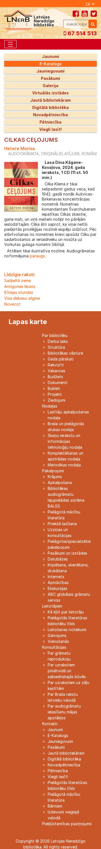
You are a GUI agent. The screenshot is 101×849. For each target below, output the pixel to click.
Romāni (89, 153)
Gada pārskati (61, 359)
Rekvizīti (56, 364)
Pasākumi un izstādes (67, 553)
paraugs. (37, 255)
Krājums (55, 476)
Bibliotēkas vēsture (65, 353)
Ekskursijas (57, 588)
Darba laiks (58, 341)
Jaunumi (50, 56)
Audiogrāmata (23, 153)
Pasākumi (50, 78)
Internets (56, 576)
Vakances (56, 370)
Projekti (55, 394)
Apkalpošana (60, 482)
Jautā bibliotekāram (50, 100)
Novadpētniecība (50, 114)
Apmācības (58, 582)
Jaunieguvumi (50, 71)
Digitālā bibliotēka (50, 107)
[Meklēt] (92, 24)
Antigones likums (19, 286)
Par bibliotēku (55, 335)
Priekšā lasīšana (62, 523)
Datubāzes (58, 559)
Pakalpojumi (53, 470)
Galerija (50, 85)
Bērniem (55, 806)
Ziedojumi (56, 400)
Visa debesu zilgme (22, 298)
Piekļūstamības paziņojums (67, 823)
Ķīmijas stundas (18, 292)
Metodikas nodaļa (64, 464)
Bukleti (54, 388)
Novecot (12, 304)
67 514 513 (81, 33)
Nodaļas (49, 406)
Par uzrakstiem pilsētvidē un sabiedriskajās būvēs (67, 670)
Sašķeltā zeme (17, 280)
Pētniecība (50, 122)
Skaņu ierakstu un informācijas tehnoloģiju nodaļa (65, 441)
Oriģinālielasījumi (60, 153)
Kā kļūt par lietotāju (66, 612)
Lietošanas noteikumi (67, 629)
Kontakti (50, 723)
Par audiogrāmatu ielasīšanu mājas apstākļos (64, 712)
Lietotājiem (52, 606)
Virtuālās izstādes (50, 92)
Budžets (55, 376)
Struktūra (56, 347)
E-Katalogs (51, 63)
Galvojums (57, 635)
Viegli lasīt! (50, 129)
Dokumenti (57, 382)
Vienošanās (58, 641)
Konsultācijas (54, 647)
